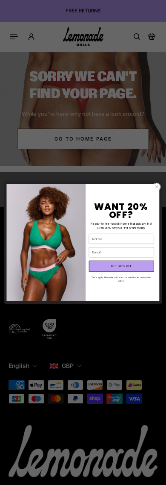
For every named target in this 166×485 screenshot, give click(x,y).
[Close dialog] (156, 186)
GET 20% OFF (121, 266)
